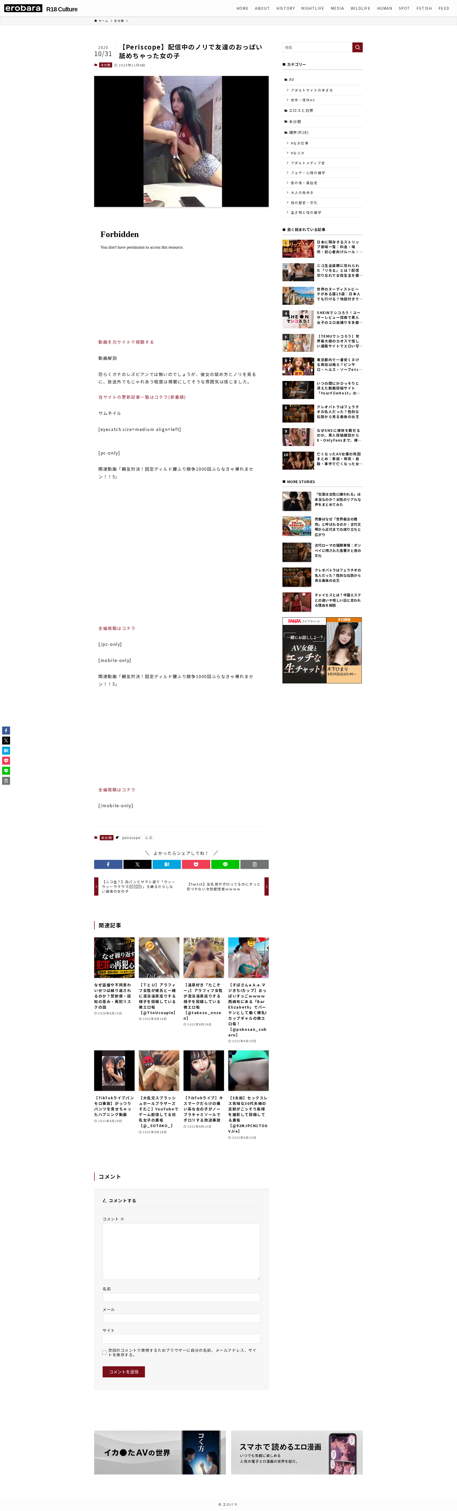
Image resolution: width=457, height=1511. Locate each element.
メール (109, 1309)
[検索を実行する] (357, 47)
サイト (109, 1330)
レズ (148, 837)
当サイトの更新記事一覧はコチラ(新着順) (142, 397)
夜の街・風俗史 (304, 182)
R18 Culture (61, 9)
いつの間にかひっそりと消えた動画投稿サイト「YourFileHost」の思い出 (339, 388)
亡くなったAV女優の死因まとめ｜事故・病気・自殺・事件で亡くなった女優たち (339, 459)
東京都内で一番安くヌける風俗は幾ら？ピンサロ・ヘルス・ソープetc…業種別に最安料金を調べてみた (339, 364)
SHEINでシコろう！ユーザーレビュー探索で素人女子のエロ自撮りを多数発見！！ (339, 317)
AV (291, 79)
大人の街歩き (302, 192)
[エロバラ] (23, 8)
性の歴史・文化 (304, 202)
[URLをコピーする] (254, 864)
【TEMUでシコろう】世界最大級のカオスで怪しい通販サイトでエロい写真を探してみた (338, 341)
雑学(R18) (299, 132)
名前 (107, 1288)
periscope (131, 837)
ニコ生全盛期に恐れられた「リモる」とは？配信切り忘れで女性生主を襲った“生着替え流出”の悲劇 (338, 270)
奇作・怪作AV (303, 99)
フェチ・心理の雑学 (308, 172)
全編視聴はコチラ (117, 628)
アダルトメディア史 (308, 162)
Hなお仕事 (300, 143)
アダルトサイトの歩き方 (312, 90)
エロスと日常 (301, 110)
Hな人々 (298, 152)
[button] (108, 864)
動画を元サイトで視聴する (126, 342)
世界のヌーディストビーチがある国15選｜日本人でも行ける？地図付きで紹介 (338, 294)
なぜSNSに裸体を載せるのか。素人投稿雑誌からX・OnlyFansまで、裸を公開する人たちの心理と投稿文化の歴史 (339, 435)
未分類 (106, 65)
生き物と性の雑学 (306, 212)
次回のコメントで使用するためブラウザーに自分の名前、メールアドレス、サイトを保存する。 (182, 1352)
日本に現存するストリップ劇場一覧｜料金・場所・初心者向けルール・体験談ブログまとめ (338, 247)
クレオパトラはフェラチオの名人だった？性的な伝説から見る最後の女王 (338, 412)
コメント (114, 1219)
